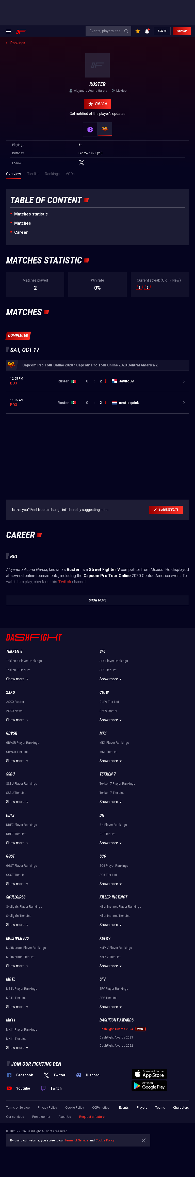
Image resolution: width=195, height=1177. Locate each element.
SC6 (103, 856)
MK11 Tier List (16, 1039)
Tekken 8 (14, 651)
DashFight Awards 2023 (116, 1037)
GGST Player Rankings (21, 866)
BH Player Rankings (113, 825)
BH (102, 815)
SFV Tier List (108, 998)
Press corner (41, 1117)
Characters (181, 1107)
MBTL (10, 979)
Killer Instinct (113, 897)
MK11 (10, 1020)
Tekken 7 (108, 774)
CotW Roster (108, 711)
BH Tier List (108, 834)
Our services (15, 1117)
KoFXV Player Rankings (116, 948)
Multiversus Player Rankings (26, 948)
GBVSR (11, 733)
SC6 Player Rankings (114, 866)
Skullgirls (15, 897)
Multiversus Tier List (20, 957)
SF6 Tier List (108, 670)
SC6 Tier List (108, 875)
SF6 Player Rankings (114, 661)
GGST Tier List (16, 875)
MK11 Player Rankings (21, 1029)
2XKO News (14, 711)
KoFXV (105, 938)
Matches (22, 223)
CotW (104, 692)
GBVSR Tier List (17, 752)
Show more (15, 679)
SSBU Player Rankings (21, 783)
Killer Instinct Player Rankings (120, 906)
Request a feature (92, 1117)
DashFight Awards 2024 (116, 1029)
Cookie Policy (74, 1107)
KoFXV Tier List (110, 957)
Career (21, 232)
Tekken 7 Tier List (112, 793)
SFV (103, 979)
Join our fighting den (36, 1064)
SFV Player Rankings (114, 988)
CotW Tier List (109, 702)
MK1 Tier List (109, 752)
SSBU (10, 774)
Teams (160, 1107)
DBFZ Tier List (16, 834)
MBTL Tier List (16, 998)
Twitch (64, 581)
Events (124, 1107)
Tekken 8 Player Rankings (24, 661)
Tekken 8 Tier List (18, 670)
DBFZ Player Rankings (21, 825)
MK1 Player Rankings (114, 743)
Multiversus (17, 938)
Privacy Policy (47, 1107)
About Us (64, 1117)
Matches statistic (31, 214)
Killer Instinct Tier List (115, 916)
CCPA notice (100, 1107)
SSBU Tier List (16, 793)
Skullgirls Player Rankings (24, 906)
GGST (10, 856)
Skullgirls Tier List (18, 916)
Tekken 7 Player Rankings (117, 783)
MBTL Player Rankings (21, 988)
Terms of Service (18, 1107)
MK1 (103, 733)
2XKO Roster (15, 702)
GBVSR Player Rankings (22, 743)
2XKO (10, 692)
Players (142, 1107)
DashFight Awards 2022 (116, 1045)
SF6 (102, 651)
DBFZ (10, 815)
